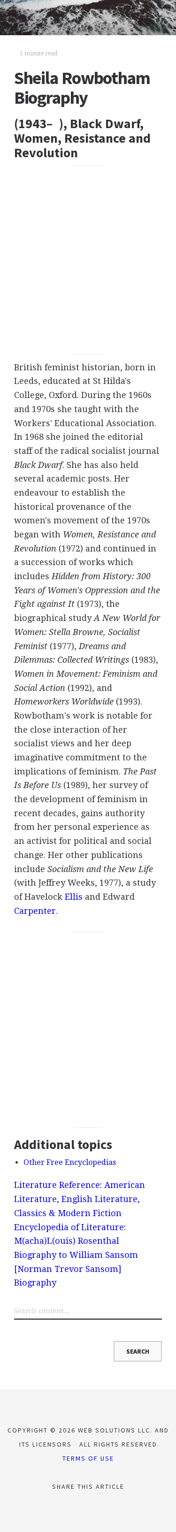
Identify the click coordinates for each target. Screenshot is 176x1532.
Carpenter (35, 911)
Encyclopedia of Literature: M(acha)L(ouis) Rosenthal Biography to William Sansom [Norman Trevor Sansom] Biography (76, 1255)
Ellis (74, 897)
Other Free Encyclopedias (69, 1162)
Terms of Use (88, 1458)
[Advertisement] (88, 260)
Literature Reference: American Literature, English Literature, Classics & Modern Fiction (79, 1199)
